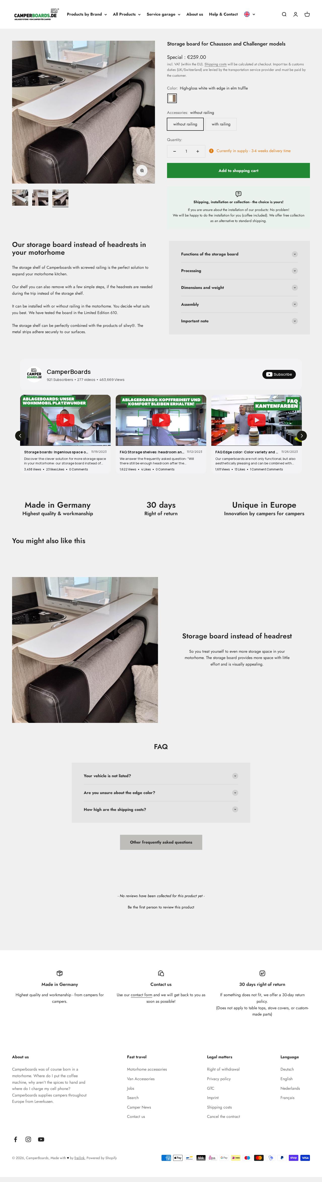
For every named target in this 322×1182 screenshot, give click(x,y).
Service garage (161, 14)
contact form (141, 995)
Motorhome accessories (147, 1069)
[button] (161, 906)
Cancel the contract (223, 1116)
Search (133, 1098)
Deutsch (287, 1069)
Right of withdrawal (223, 1069)
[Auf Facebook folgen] (15, 1139)
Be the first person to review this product (161, 907)
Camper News (139, 1107)
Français (287, 1098)
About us (194, 14)
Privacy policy (219, 1079)
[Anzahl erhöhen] (197, 151)
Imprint (213, 1098)
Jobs (130, 1088)
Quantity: (174, 140)
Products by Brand (84, 14)
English (286, 1079)
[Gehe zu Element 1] (20, 198)
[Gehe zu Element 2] (40, 198)
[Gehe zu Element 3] (60, 198)
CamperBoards (69, 371)
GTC (210, 1088)
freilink (79, 1157)
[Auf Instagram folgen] (28, 1139)
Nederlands (290, 1088)
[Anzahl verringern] (174, 151)
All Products (124, 14)
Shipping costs (216, 64)
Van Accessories (140, 1079)
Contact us (136, 1116)
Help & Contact (223, 14)
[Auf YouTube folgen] (41, 1139)
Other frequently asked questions (161, 842)
